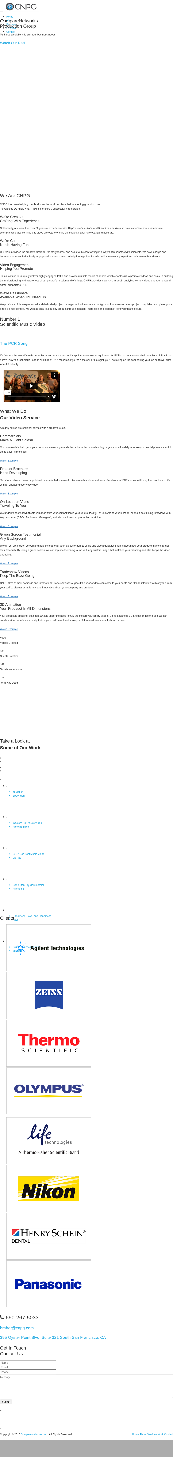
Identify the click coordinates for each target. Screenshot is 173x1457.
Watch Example (9, 460)
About (143, 1434)
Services (152, 1434)
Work (161, 1434)
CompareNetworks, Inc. (34, 1434)
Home (9, 16)
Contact (10, 31)
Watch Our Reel (12, 43)
